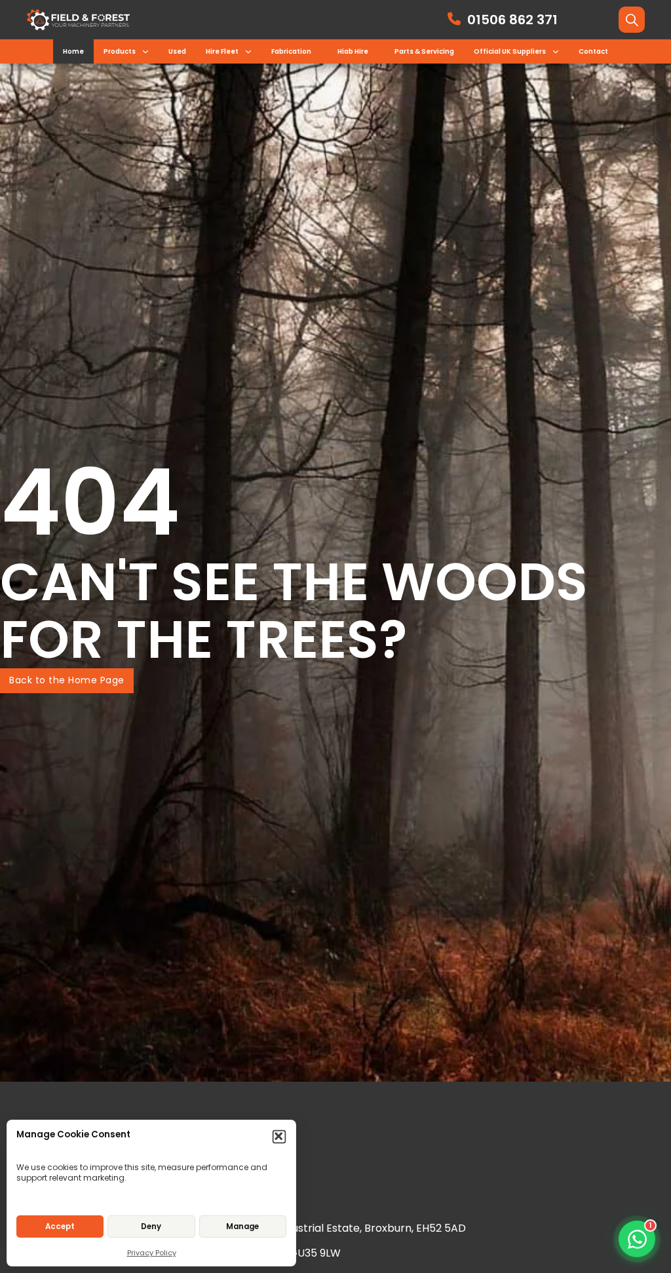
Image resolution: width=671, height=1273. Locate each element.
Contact (593, 51)
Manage (242, 1226)
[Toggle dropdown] (145, 52)
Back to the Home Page (67, 680)
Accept (60, 1226)
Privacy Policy (151, 1252)
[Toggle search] (632, 20)
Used (177, 51)
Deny (151, 1226)
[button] (279, 1137)
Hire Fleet (222, 51)
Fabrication (291, 51)
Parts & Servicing (424, 51)
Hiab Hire (352, 51)
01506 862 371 (512, 19)
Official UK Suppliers (510, 51)
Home (73, 51)
